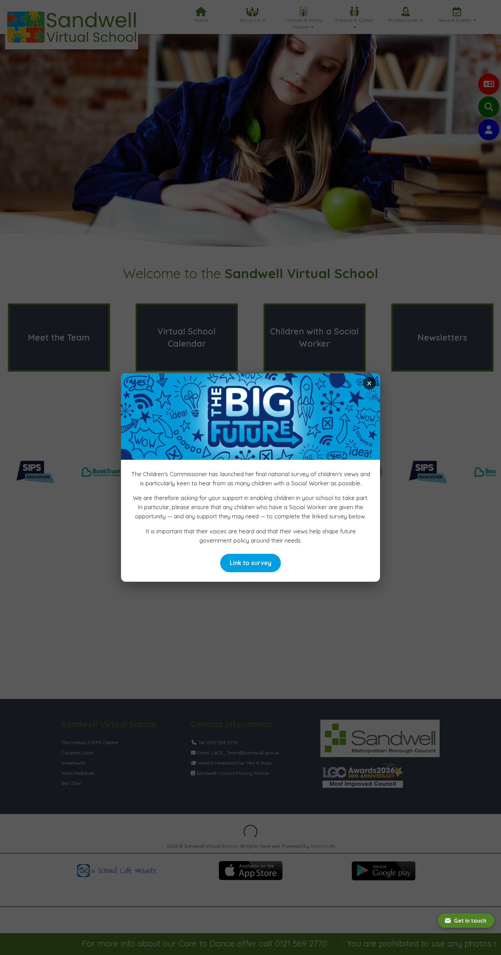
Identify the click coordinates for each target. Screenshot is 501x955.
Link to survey (250, 563)
